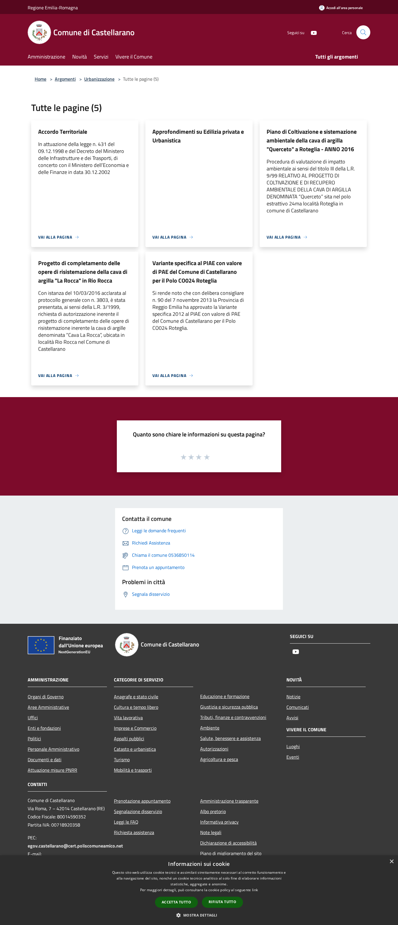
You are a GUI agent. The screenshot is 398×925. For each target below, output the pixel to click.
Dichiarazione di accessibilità (228, 842)
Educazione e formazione (224, 696)
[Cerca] (363, 32)
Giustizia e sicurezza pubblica (229, 706)
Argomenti (65, 78)
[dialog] (199, 890)
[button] (199, 915)
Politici (34, 738)
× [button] (391, 861)
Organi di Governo (46, 696)
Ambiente (209, 727)
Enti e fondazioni (44, 728)
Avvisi (292, 717)
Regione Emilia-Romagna (53, 7)
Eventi (292, 756)
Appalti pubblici (129, 738)
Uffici (33, 717)
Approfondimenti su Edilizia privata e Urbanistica (198, 136)
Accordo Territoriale (62, 131)
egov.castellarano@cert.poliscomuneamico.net (75, 845)
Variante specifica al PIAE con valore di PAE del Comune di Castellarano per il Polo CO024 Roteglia (197, 271)
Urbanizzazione (99, 78)
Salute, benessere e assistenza (230, 738)
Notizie (293, 696)
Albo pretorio (213, 811)
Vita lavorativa (128, 717)
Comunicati (297, 707)
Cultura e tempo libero (136, 707)
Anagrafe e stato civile (136, 696)
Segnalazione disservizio (138, 811)
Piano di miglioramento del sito (230, 853)
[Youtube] (311, 32)
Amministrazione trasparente (229, 800)
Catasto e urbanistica (135, 749)
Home (40, 78)
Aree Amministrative (48, 707)
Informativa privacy (219, 821)
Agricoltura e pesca (219, 759)
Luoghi (293, 746)
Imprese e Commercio (135, 728)
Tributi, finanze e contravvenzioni (233, 717)
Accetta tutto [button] (176, 902)
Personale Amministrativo (53, 749)
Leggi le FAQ (126, 821)
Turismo (122, 759)
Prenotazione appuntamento (142, 800)
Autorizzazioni (214, 748)
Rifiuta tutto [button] (222, 901)
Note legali (210, 832)
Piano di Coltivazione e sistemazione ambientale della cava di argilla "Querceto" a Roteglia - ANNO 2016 (312, 140)
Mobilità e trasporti (133, 770)
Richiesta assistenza (134, 832)
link (255, 889)
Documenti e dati (44, 759)
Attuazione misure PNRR (52, 770)
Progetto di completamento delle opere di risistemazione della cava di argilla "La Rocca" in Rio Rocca (82, 271)
